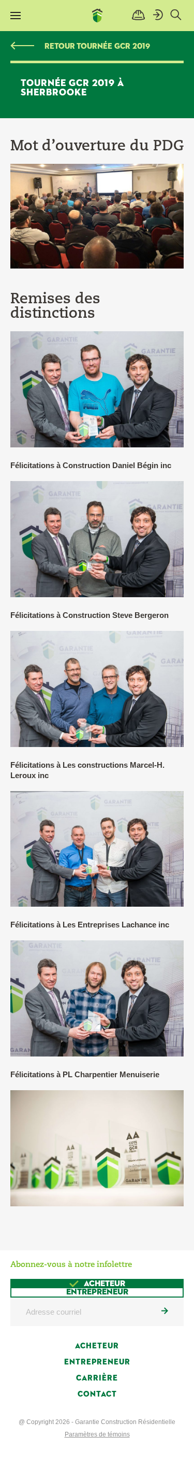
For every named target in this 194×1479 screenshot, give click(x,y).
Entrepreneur (97, 1362)
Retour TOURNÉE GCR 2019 (97, 46)
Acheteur (97, 1346)
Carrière (97, 1378)
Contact (97, 1394)
